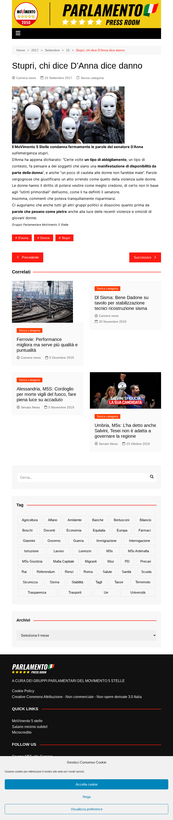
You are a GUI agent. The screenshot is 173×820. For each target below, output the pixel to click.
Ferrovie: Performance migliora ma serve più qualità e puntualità (47, 345)
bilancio (145, 520)
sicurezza (30, 582)
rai (24, 572)
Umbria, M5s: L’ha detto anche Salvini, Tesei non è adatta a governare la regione (125, 431)
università (137, 592)
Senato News (30, 407)
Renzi (69, 572)
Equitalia (99, 530)
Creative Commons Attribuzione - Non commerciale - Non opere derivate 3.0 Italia (77, 697)
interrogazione (139, 541)
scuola (146, 572)
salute (107, 572)
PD (127, 561)
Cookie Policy (23, 691)
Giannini (29, 541)
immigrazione (106, 541)
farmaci (145, 530)
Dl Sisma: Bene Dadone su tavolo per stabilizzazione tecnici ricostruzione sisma (121, 303)
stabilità (77, 582)
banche (97, 520)
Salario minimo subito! (30, 727)
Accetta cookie (87, 784)
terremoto (142, 582)
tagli (99, 582)
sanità (126, 572)
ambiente (75, 520)
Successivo (142, 257)
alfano (52, 520)
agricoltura (30, 520)
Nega (87, 797)
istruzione (31, 551)
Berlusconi (121, 520)
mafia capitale (63, 561)
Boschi (27, 530)
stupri (66, 238)
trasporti (74, 592)
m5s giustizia (32, 561)
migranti (91, 561)
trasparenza (37, 592)
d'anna (23, 238)
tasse (118, 582)
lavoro (59, 551)
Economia (73, 530)
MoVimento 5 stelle (27, 721)
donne (45, 238)
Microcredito (22, 732)
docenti (49, 530)
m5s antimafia (138, 551)
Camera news (26, 78)
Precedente (30, 257)
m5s (109, 551)
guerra (78, 541)
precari (145, 561)
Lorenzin (85, 551)
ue (106, 592)
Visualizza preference (86, 809)
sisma (54, 582)
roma (88, 572)
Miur (110, 561)
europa (122, 530)
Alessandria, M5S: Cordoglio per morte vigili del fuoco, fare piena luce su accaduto (46, 394)
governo (54, 541)
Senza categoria (92, 78)
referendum (46, 572)
